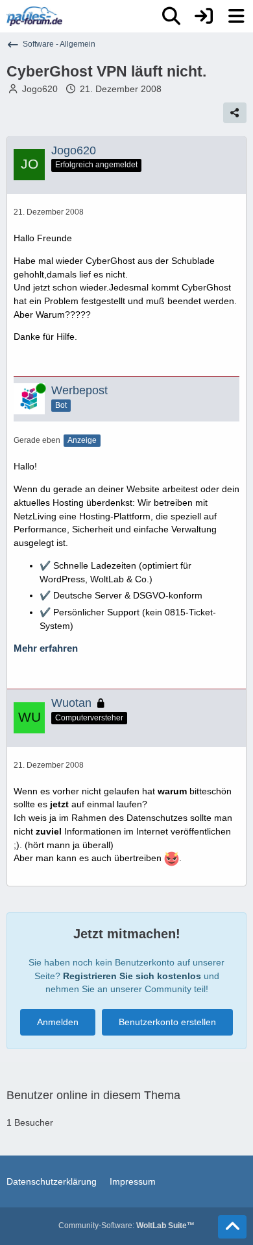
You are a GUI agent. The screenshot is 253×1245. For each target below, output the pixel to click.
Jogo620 (40, 89)
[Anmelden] (204, 16)
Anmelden (57, 1022)
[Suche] (171, 16)
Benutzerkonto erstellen (167, 1022)
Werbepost (79, 390)
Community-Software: (126, 1225)
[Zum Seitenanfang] (232, 1227)
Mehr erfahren (46, 648)
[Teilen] (235, 112)
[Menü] (236, 16)
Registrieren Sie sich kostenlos (132, 976)
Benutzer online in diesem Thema (93, 1095)
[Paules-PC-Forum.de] (34, 16)
